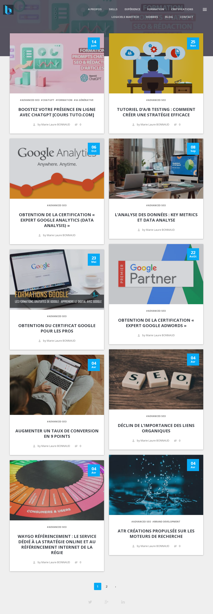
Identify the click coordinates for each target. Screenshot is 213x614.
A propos (95, 9)
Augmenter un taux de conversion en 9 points (57, 433)
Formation (155, 9)
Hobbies (152, 17)
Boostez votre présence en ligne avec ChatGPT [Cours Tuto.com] (56, 112)
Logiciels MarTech (125, 17)
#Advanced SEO (30, 100)
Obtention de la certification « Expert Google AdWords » (156, 322)
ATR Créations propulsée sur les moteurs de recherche (156, 533)
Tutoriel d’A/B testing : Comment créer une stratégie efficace (156, 112)
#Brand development (166, 521)
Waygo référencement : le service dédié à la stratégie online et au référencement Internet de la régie (57, 544)
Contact (186, 17)
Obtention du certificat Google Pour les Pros (56, 328)
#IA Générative (83, 100)
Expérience (132, 9)
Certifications (182, 9)
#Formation (64, 100)
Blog (169, 17)
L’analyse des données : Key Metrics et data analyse (156, 217)
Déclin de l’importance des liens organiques (156, 428)
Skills (113, 9)
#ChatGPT (47, 100)
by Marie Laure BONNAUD (54, 124)
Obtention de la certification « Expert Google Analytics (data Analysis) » (57, 220)
